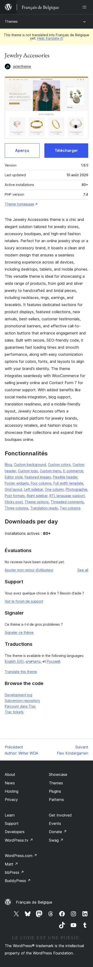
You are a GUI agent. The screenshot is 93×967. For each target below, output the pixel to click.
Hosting (11, 791)
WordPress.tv (19, 840)
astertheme (22, 66)
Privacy (11, 799)
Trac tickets (14, 712)
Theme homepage (19, 204)
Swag (56, 840)
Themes (11, 21)
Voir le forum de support (24, 601)
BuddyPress (18, 880)
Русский (53, 661)
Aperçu (22, 150)
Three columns (16, 508)
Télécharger (66, 150)
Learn (10, 815)
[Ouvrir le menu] (85, 7)
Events (55, 823)
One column (54, 489)
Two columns (70, 508)
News (10, 783)
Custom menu (50, 471)
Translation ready (44, 508)
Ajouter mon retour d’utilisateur (29, 570)
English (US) (14, 661)
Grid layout (13, 489)
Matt (11, 864)
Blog (8, 464)
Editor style (14, 477)
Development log (18, 695)
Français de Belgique (34, 902)
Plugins (55, 791)
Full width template (68, 483)
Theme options (37, 502)
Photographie (76, 489)
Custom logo (28, 471)
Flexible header (65, 477)
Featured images (38, 477)
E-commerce (73, 471)
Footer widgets (17, 483)
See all (83, 570)
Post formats (15, 496)
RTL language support (67, 496)
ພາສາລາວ (33, 661)
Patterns (56, 799)
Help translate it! (50, 38)
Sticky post (14, 502)
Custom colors (59, 464)
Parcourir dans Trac (20, 706)
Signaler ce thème (19, 632)
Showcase (58, 774)
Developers (15, 831)
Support (12, 823)
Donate (58, 831)
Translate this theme (21, 672)
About (10, 774)
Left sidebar (33, 489)
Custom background (30, 464)
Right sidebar (37, 496)
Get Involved (60, 815)
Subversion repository (22, 701)
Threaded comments (67, 502)
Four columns (41, 483)
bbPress (14, 872)
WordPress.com (21, 855)
